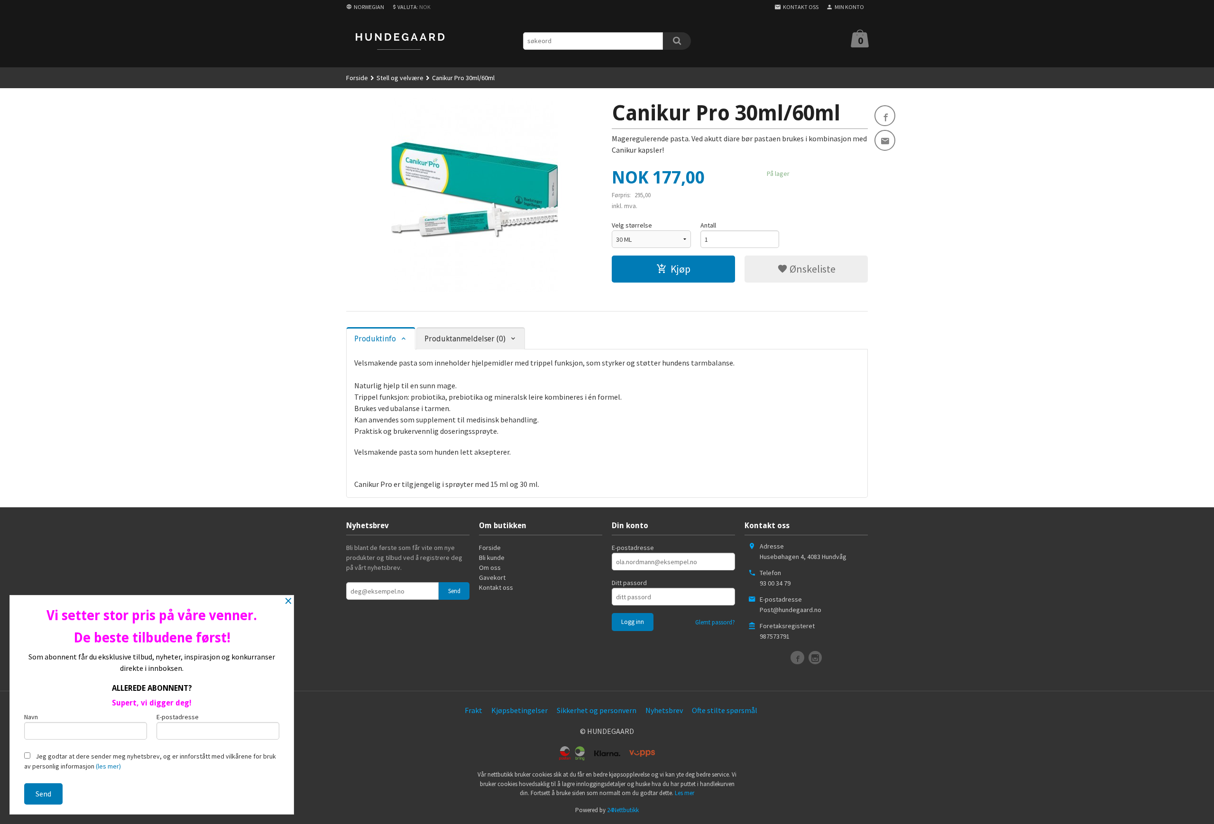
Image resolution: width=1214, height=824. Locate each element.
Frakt (473, 710)
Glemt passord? (715, 622)
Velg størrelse (632, 225)
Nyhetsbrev (664, 710)
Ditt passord (629, 582)
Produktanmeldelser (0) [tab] (465, 338)
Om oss (490, 567)
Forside (357, 77)
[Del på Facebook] (884, 115)
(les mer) (108, 766)
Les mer (684, 793)
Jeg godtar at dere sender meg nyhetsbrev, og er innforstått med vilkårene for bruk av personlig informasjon (150, 761)
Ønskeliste (812, 268)
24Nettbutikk (623, 810)
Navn (31, 717)
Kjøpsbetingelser (519, 710)
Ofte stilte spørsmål (724, 710)
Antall (708, 225)
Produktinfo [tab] (375, 338)
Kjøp (680, 268)
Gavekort (492, 577)
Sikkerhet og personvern (596, 710)
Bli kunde (492, 557)
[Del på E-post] (884, 140)
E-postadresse (633, 547)
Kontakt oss (496, 587)
